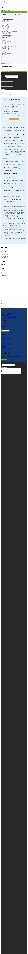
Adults (2, 79)
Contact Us (4, 54)
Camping (5, 22)
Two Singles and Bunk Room (10, 31)
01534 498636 (4, 1)
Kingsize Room (7, 30)
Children (2, 84)
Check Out (3, 77)
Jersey (4, 43)
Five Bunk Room (7, 36)
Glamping (5, 24)
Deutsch (4, 323)
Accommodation (6, 25)
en (2, 4)
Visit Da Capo (14, 119)
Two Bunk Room (7, 32)
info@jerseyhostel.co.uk (6, 272)
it (2, 8)
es (2, 5)
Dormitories (6, 38)
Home (3, 17)
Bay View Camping (6, 21)
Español (4, 326)
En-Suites (5, 37)
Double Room (6, 29)
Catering (4, 45)
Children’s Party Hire (6, 48)
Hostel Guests (6, 20)
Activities (4, 40)
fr (2, 7)
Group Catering (7, 47)
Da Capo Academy (6, 49)
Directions (4, 52)
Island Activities (7, 41)
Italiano (3, 328)
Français (4, 327)
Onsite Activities (7, 42)
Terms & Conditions (6, 53)
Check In (3, 76)
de (2, 3)
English (3, 324)
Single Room (6, 26)
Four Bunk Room (7, 35)
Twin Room (6, 27)
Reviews (4, 51)
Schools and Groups (8, 19)
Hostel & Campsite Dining (9, 46)
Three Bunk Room (7, 33)
